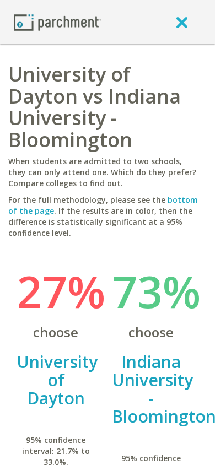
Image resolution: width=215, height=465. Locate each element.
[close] (182, 22)
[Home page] (57, 22)
